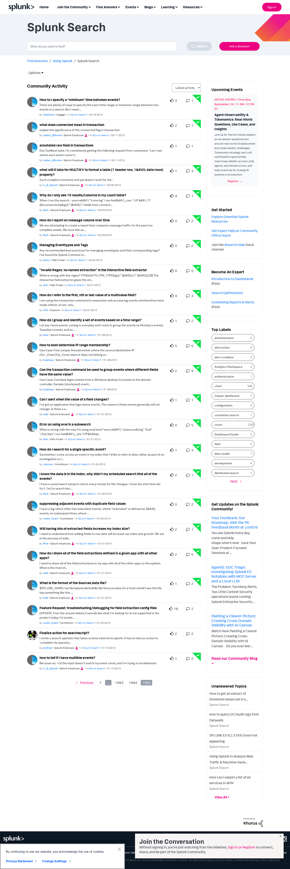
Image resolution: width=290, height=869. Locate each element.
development (223, 463)
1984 (133, 683)
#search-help (234, 245)
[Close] (119, 849)
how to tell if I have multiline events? (67, 658)
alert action (222, 347)
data (217, 444)
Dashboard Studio (226, 434)
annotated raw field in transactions (66, 145)
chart (218, 386)
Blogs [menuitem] (148, 7)
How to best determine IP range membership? (74, 345)
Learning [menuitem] (168, 7)
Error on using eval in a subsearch (65, 424)
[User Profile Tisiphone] (32, 101)
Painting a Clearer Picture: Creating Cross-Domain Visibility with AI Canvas (233, 620)
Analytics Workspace (228, 366)
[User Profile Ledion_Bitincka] (32, 126)
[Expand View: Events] (138, 6)
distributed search (226, 473)
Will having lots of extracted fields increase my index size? (84, 528)
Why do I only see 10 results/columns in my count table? (82, 195)
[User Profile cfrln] (32, 297)
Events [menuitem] (130, 7)
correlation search (226, 415)
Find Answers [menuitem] (106, 7)
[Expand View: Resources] (201, 6)
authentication (224, 376)
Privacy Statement (19, 861)
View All (221, 797)
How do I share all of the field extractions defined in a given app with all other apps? (98, 555)
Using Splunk (62, 61)
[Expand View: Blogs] (154, 6)
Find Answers (37, 61)
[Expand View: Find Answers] (119, 6)
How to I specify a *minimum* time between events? (79, 100)
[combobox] (119, 46)
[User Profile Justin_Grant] (32, 505)
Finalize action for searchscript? (64, 633)
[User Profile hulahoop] (32, 347)
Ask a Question (239, 46)
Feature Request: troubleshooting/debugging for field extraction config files (98, 608)
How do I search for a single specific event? (72, 449)
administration (224, 338)
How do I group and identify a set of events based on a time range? (90, 320)
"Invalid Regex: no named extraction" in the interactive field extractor (93, 270)
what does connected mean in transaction (71, 125)
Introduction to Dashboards (232, 279)
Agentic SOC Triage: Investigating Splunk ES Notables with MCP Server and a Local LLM (234, 574)
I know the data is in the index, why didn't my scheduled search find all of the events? (98, 476)
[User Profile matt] (32, 401)
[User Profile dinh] (32, 272)
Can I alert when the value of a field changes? (74, 399)
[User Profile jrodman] (32, 635)
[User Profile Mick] (32, 197)
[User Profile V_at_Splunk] (32, 172)
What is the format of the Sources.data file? (73, 583)
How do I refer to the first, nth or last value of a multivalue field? (88, 295)
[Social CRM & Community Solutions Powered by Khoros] (253, 822)
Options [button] (33, 73)
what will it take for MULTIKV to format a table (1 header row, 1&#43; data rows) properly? (101, 172)
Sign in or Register (241, 847)
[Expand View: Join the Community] (89, 6)
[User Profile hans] (32, 322)
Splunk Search (78, 114)
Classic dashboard (226, 396)
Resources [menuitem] (191, 7)
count (218, 424)
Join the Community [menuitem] (72, 7)
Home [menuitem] (44, 7)
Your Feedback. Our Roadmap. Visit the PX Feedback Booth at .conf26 (234, 522)
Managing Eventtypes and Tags (63, 245)
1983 (119, 683)
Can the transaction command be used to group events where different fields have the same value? (98, 372)
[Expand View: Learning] (176, 6)
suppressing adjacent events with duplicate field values (82, 503)
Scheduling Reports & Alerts (232, 302)
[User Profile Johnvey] (32, 451)
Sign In (271, 7)
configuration (223, 405)
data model (221, 453)
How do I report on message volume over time (74, 220)
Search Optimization (227, 293)
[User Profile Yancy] (32, 247)
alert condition (224, 357)
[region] (62, 856)
